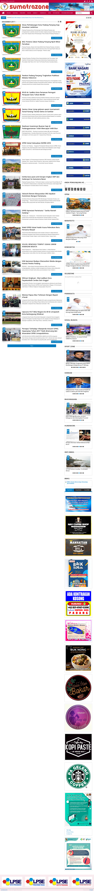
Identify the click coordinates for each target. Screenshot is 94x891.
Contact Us (69, 834)
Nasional (15, 13)
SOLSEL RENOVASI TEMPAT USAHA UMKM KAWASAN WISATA (39, 245)
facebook (87, 1)
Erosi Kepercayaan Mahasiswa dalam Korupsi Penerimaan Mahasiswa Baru (76, 443)
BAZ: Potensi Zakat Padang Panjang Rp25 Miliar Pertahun (41, 43)
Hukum (29, 13)
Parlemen (22, 13)
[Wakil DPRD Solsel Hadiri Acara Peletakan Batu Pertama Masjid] (11, 233)
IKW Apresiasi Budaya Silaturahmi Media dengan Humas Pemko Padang (41, 262)
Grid (59, 22)
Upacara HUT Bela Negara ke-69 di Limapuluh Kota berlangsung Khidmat (40, 313)
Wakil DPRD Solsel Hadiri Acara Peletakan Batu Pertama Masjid (41, 228)
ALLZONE (86, 490)
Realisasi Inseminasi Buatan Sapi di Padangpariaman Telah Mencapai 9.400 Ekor (40, 127)
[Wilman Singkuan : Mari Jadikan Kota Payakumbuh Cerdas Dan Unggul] (11, 284)
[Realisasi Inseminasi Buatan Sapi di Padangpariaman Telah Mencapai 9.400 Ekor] (11, 132)
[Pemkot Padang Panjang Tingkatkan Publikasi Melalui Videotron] (11, 81)
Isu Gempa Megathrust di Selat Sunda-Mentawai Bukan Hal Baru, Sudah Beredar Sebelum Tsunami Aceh (78, 469)
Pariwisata (43, 13)
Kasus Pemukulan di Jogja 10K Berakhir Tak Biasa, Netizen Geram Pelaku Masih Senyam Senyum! (78, 364)
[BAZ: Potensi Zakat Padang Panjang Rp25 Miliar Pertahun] (11, 47)
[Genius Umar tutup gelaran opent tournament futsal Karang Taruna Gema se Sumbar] (11, 115)
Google (91, 890)
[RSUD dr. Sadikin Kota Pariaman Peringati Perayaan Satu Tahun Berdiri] (11, 98)
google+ (89, 1)
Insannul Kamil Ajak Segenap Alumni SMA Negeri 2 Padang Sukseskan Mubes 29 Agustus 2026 (78, 264)
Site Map (68, 830)
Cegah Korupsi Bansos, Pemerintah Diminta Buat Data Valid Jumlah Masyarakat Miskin (76, 337)
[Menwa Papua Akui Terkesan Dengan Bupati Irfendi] (11, 301)
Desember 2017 (8, 22)
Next (3, 253)
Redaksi (9, 13)
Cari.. (91, 13)
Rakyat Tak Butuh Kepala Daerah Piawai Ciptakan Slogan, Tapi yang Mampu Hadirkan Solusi (77, 212)
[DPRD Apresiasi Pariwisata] (11, 216)
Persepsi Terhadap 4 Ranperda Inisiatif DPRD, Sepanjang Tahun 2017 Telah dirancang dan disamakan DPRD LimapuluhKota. (40, 331)
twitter (85, 1)
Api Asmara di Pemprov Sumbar (18, 17)
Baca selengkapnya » (57, 38)
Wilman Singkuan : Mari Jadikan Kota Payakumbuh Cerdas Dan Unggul (37, 279)
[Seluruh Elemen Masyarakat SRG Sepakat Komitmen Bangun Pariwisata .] (11, 199)
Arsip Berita (78, 490)
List (61, 22)
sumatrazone (4, 890)
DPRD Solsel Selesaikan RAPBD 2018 (36, 143)
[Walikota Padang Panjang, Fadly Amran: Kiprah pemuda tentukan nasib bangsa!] (78, 230)
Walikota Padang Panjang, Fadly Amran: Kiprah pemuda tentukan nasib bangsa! (77, 238)
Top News (69, 490)
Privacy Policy (69, 832)
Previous (20, 253)
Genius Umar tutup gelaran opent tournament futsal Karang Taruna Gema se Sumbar (40, 110)
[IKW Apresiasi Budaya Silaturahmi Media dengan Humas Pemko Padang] (11, 267)
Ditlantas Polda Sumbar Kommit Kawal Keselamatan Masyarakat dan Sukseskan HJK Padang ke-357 (78, 417)
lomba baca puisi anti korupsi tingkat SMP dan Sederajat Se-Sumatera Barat (40, 178)
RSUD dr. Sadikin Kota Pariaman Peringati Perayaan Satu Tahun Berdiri (38, 93)
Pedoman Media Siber (67, 13)
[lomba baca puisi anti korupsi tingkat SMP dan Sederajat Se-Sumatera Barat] (11, 182)
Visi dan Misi (56, 13)
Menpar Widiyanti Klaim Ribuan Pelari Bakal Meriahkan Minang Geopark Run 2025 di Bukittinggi (77, 311)
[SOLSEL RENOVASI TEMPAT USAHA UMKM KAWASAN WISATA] (11, 256)
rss (92, 1)
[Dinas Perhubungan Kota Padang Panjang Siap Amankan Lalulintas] (11, 31)
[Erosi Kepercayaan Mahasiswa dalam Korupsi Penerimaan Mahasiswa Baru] (78, 435)
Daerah (35, 13)
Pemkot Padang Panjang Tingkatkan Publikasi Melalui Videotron (40, 76)
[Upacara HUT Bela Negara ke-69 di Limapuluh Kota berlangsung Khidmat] (11, 317)
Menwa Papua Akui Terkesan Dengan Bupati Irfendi (40, 296)
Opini (49, 13)
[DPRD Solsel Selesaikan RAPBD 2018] (11, 149)
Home (3, 13)
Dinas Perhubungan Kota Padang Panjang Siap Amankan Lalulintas (40, 26)
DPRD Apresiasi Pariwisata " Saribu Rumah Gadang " (39, 211)
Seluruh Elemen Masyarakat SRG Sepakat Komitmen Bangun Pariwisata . (38, 195)
